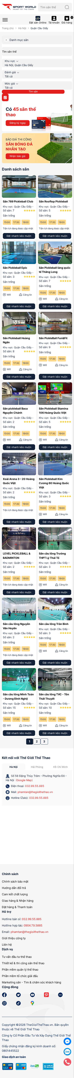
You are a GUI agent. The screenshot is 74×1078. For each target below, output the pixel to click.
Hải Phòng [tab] (37, 766)
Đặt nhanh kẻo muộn (19, 235)
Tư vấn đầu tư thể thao (17, 957)
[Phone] (67, 1062)
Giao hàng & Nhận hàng (17, 900)
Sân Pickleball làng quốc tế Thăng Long (54, 269)
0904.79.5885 (33, 925)
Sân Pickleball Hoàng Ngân (16, 340)
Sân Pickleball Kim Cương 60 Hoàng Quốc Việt (54, 483)
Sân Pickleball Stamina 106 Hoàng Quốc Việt (53, 410)
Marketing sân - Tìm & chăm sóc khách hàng (31, 982)
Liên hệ (7, 944)
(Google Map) (24, 780)
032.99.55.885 (34, 786)
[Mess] (67, 1041)
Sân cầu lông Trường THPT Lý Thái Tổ (52, 555)
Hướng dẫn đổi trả (14, 888)
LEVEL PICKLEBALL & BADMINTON (16, 555)
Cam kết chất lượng (15, 894)
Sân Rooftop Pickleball (53, 201)
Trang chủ (8, 28)
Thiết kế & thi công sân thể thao (23, 963)
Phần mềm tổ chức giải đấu (20, 976)
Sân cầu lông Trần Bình (53, 623)
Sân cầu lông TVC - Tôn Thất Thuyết (54, 696)
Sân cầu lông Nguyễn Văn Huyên (16, 626)
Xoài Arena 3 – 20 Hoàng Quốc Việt (19, 481)
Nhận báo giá (17, 156)
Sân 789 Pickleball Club (18, 201)
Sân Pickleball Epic (15, 267)
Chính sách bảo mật (15, 881)
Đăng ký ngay (18, 122)
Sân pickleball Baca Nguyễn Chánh (15, 410)
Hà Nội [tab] (13, 766)
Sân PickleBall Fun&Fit (53, 338)
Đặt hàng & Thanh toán (17, 907)
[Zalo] (67, 1051)
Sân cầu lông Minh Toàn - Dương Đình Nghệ (18, 696)
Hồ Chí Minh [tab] (60, 766)
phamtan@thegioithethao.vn (35, 792)
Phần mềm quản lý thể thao (20, 969)
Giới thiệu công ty (14, 938)
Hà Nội (22, 28)
